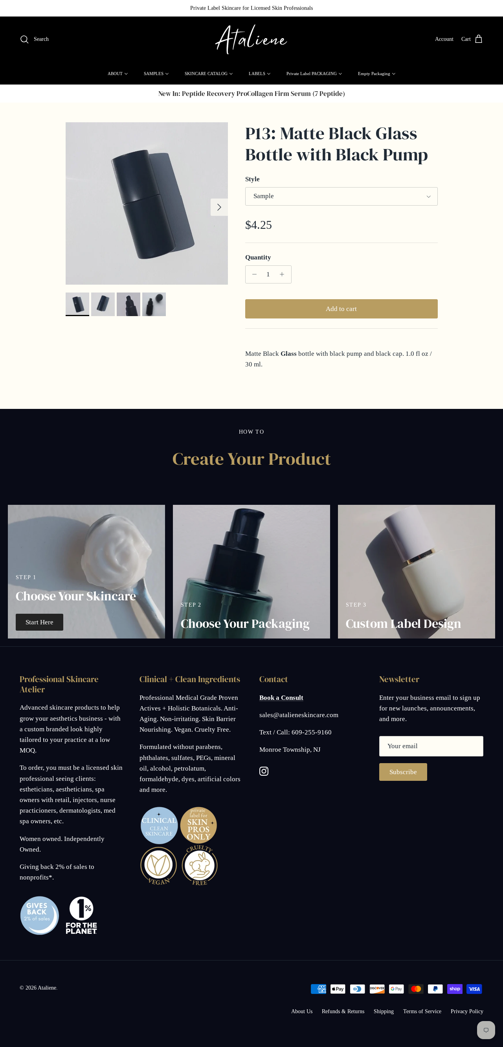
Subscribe (403, 772)
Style (252, 179)
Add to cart (341, 309)
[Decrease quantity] (253, 274)
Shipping (384, 1011)
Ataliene (47, 988)
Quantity (258, 257)
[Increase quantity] (284, 274)
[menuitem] (118, 73)
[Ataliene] (251, 39)
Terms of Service (422, 1011)
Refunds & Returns (343, 1011)
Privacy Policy (467, 1011)
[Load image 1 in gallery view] (147, 203)
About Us (301, 1011)
